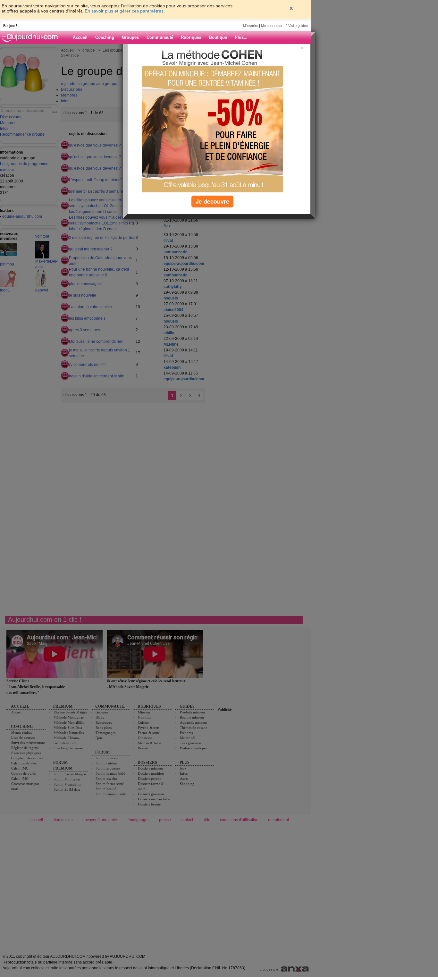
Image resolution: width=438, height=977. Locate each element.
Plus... (241, 37)
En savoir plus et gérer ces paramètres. (125, 10)
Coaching (104, 37)
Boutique (218, 37)
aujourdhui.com (31, 37)
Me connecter (271, 26)
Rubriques (191, 37)
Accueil (80, 37)
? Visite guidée (296, 26)
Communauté (160, 37)
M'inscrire (250, 26)
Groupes (130, 37)
